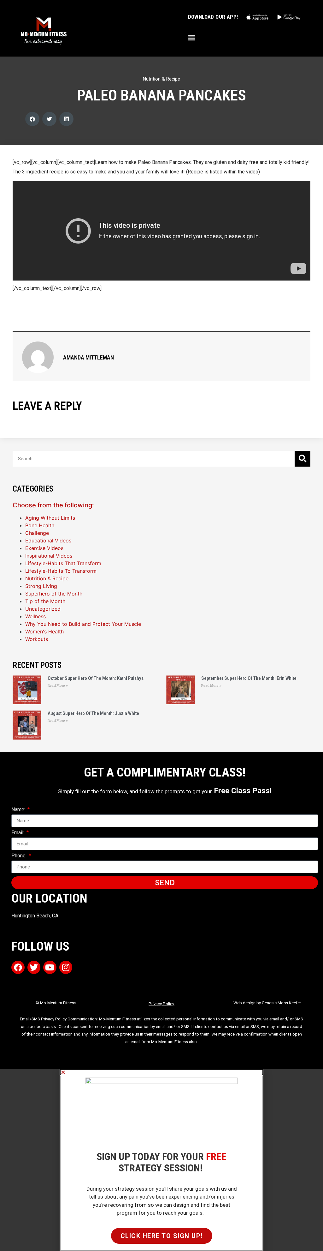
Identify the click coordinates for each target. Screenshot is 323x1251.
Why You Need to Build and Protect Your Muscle (83, 624)
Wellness (35, 616)
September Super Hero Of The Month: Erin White (249, 678)
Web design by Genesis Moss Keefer (267, 1002)
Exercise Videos (44, 548)
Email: (18, 833)
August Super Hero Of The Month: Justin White (93, 713)
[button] (191, 38)
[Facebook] (18, 967)
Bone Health (39, 525)
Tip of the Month (45, 601)
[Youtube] (49, 967)
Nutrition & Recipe (161, 79)
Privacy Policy (161, 1003)
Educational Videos (48, 540)
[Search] (302, 459)
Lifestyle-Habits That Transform (63, 563)
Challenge (37, 533)
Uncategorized (43, 609)
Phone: (19, 856)
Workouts (36, 639)
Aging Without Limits (50, 518)
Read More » (58, 686)
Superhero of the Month (53, 593)
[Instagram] (66, 967)
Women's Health (44, 631)
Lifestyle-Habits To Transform (61, 571)
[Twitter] (34, 967)
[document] (161, 1160)
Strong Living (41, 586)
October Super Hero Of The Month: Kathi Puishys (96, 678)
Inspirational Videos (48, 556)
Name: (18, 810)
